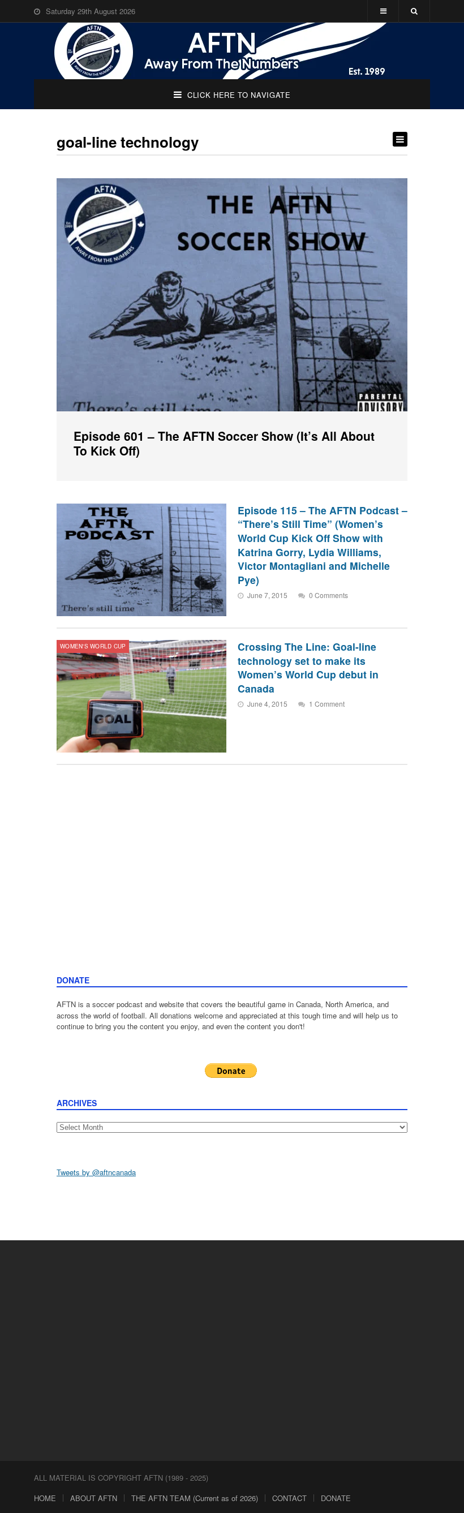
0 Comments (328, 595)
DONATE (336, 1498)
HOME (45, 1498)
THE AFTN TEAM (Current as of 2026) (194, 1498)
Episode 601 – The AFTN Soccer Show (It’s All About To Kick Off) (224, 443)
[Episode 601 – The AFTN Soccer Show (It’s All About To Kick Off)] (232, 294)
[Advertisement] (232, 889)
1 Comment (327, 703)
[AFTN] (232, 51)
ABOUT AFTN (93, 1498)
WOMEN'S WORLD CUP (93, 646)
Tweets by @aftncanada (96, 1172)
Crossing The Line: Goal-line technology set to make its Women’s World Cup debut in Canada (308, 667)
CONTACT (289, 1498)
